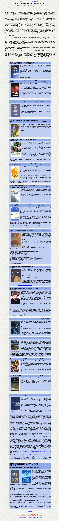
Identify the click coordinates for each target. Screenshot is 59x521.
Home (19, 517)
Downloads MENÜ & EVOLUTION (33, 1)
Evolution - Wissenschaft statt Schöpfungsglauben (40, 454)
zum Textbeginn (30, 511)
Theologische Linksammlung (24, 1)
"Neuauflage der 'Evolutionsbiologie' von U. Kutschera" (35, 451)
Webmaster (40, 1)
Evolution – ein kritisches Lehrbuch (25, 285)
